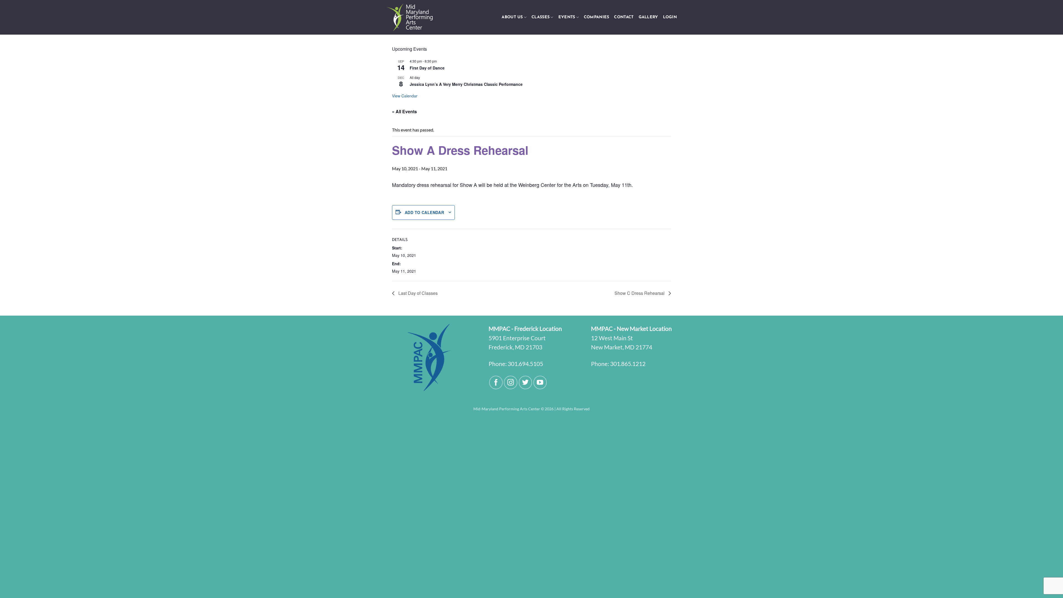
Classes (540, 17)
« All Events (404, 111)
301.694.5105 (525, 363)
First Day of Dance (427, 68)
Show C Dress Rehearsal (640, 293)
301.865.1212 (628, 363)
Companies (596, 17)
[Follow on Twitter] (525, 382)
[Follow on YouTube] (540, 382)
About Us (512, 17)
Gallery (648, 17)
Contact (623, 17)
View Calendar (404, 96)
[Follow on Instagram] (510, 382)
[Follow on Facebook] (496, 382)
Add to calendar (424, 212)
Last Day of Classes (417, 293)
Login (670, 17)
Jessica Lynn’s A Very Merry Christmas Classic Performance (466, 84)
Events (566, 17)
